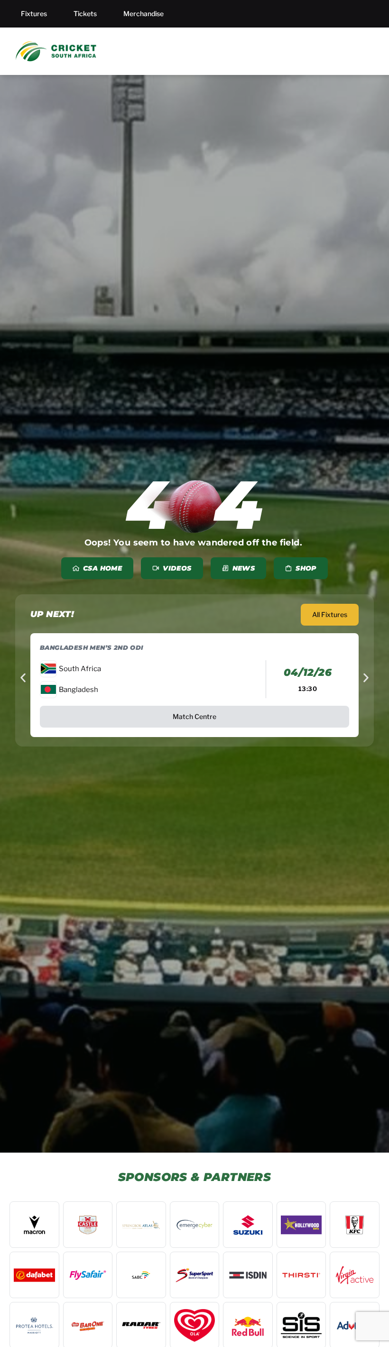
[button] (23, 678)
